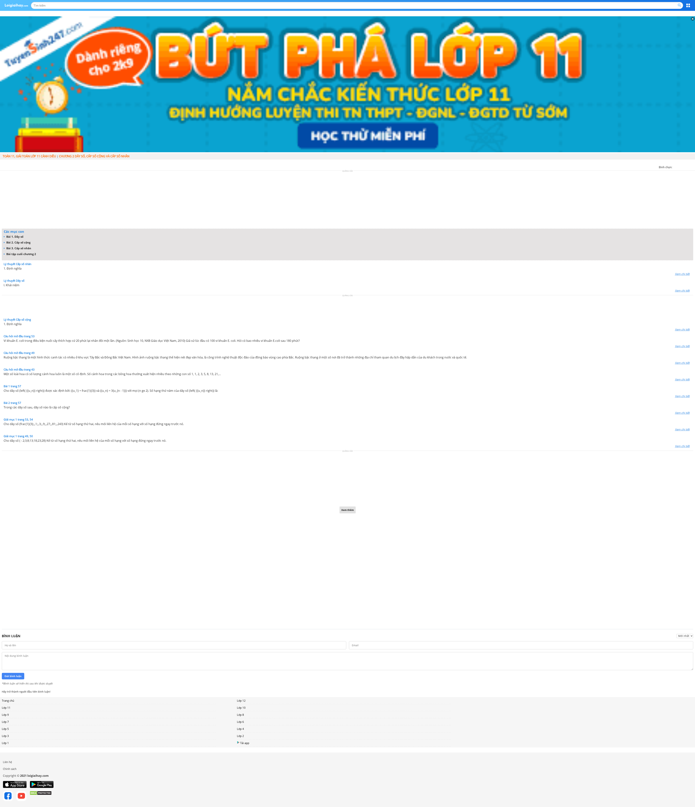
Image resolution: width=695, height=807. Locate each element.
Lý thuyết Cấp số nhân (17, 264)
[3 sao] (684, 167)
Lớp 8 (240, 714)
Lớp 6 (240, 722)
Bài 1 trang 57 (12, 386)
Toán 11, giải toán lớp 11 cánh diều (29, 156)
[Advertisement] (347, 200)
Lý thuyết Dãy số (14, 280)
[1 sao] (675, 167)
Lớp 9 (5, 714)
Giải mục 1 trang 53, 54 (18, 419)
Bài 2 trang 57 (12, 403)
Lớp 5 (5, 729)
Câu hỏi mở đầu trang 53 (19, 336)
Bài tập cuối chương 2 (21, 254)
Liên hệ (7, 762)
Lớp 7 (5, 722)
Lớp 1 (5, 743)
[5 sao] (692, 167)
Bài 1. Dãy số (14, 236)
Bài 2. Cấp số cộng (18, 242)
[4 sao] (688, 167)
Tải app (244, 743)
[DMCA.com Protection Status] (41, 796)
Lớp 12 (241, 700)
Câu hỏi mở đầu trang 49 (19, 353)
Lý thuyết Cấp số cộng (17, 319)
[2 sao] (679, 167)
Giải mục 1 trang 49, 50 (18, 436)
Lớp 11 (6, 707)
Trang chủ (8, 700)
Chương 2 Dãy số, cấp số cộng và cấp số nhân (94, 156)
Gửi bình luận (13, 676)
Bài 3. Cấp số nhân (18, 248)
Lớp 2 (240, 736)
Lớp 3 (5, 736)
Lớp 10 (241, 707)
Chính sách (9, 769)
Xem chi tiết (682, 274)
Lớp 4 (240, 729)
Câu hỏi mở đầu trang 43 (19, 369)
